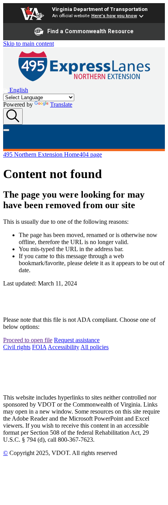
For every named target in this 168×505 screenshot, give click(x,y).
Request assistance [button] (77, 340)
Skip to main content (28, 43)
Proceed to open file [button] (27, 340)
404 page (90, 154)
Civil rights (16, 347)
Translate (61, 104)
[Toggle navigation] (6, 130)
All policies (94, 347)
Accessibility (63, 347)
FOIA (39, 347)
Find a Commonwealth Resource (90, 31)
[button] (15, 90)
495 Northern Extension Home (41, 154)
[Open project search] (13, 116)
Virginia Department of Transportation (100, 9)
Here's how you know (114, 15)
